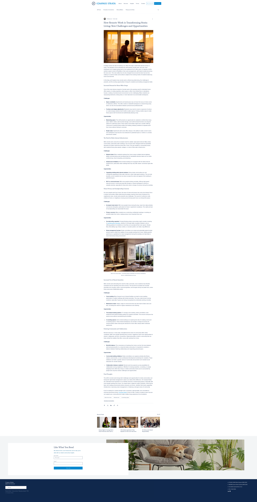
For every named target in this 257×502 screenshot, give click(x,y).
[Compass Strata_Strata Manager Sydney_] (150, 422)
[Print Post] (117, 405)
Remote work (116, 397)
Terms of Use (15, 490)
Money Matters (120, 9)
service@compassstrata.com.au (235, 486)
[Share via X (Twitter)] (107, 405)
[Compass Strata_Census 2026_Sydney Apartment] (106, 422)
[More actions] (152, 19)
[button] (126, 3)
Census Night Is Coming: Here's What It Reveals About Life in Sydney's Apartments (106, 430)
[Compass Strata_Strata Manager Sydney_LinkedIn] (228, 491)
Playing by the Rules (130, 9)
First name (56, 455)
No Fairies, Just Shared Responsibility (147, 430)
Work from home (108, 397)
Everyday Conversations (108, 9)
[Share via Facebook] (104, 405)
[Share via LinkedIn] (111, 405)
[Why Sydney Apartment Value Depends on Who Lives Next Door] (128, 422)
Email (55, 461)
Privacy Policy (8, 490)
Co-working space (125, 397)
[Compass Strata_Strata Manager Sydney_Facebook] (230, 491)
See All (158, 414)
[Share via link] (114, 405)
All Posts (99, 9)
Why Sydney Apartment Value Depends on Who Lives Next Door (128, 430)
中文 (28, 490)
